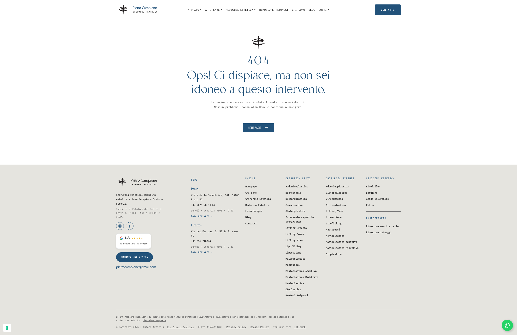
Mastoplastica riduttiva (342, 247)
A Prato (193, 9)
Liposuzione (293, 252)
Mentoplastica (295, 283)
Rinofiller (373, 186)
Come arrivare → (201, 216)
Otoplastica (293, 289)
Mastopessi (293, 264)
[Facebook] (129, 226)
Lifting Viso (294, 240)
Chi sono (298, 9)
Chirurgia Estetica (258, 198)
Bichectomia (293, 192)
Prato (194, 189)
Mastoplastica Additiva (301, 271)
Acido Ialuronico (377, 198)
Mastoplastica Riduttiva (302, 277)
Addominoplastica (297, 186)
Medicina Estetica (239, 9)
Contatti (388, 9)
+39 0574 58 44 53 (203, 204)
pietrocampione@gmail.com (136, 267)
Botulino (371, 192)
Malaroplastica (295, 258)
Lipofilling (293, 246)
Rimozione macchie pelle (382, 226)
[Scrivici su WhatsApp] (507, 325)
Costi (323, 9)
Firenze (196, 225)
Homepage (254, 127)
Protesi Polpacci (297, 295)
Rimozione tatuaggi (273, 9)
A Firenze (212, 9)
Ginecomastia (294, 205)
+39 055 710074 (201, 241)
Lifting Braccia (296, 227)
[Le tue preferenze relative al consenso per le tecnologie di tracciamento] (7, 328)
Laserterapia (253, 211)
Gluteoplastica (295, 211)
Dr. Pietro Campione (180, 327)
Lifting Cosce (295, 234)
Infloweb (300, 327)
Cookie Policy (259, 327)
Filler (370, 205)
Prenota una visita (134, 257)
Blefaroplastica (296, 198)
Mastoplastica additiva (341, 241)
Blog (312, 9)
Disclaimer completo (154, 320)
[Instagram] (120, 226)
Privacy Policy (236, 327)
